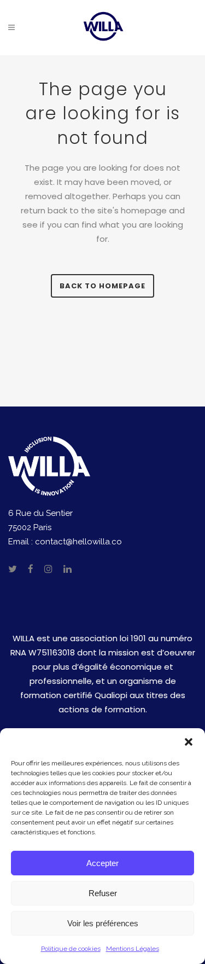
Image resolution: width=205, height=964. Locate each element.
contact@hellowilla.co (78, 542)
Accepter (102, 863)
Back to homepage (102, 286)
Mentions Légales (132, 949)
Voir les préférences (102, 923)
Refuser (103, 893)
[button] (188, 741)
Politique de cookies (71, 949)
